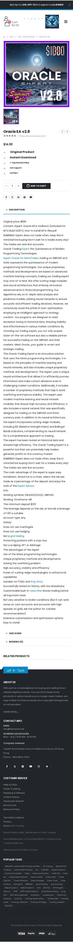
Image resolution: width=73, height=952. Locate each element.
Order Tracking (11, 788)
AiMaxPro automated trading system (22, 866)
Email (30, 197)
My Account (9, 805)
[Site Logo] (52, 21)
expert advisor (58, 869)
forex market (37, 876)
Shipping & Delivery (14, 793)
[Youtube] (35, 18)
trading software (19, 902)
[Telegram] (42, 18)
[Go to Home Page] (4, 37)
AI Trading (48, 866)
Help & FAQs (10, 784)
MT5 (15, 891)
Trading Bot (52, 898)
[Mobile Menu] (67, 22)
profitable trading (49, 891)
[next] (67, 131)
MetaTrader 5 (27, 887)
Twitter (12, 197)
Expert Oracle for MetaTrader (20, 258)
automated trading (23, 869)
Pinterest (24, 197)
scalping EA (48, 894)
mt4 (38, 887)
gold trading (42, 884)
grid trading (17, 536)
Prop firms (37, 581)
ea (36, 869)
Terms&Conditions (13, 817)
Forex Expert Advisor (18, 876)
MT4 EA (46, 887)
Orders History (11, 797)
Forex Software (21, 880)
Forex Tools (52, 880)
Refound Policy (11, 809)
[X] (28, 18)
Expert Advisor (26, 486)
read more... (11, 711)
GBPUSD (29, 884)
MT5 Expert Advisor (29, 891)
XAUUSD (8, 905)
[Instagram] (38, 18)
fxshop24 (18, 884)
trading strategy (38, 902)
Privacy (7, 821)
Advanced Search (13, 801)
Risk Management (19, 894)
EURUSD (45, 869)
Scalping (35, 894)
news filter (36, 590)
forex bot (56, 873)
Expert (25, 249)
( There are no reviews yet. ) (32, 136)
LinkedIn (18, 197)
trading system (57, 902)
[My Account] (6, 18)
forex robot (51, 876)
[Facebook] (24, 18)
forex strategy (37, 880)
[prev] (62, 131)
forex (27, 873)
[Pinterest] (31, 18)
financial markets (13, 873)
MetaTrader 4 (11, 887)
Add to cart (38, 185)
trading (18, 898)
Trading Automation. (34, 898)
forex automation (40, 873)
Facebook (6, 197)
